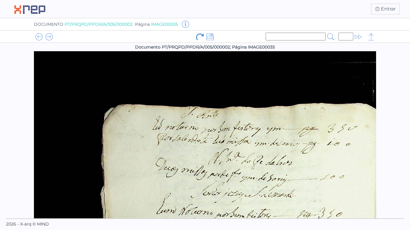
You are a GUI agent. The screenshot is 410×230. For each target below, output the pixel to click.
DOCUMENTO (83, 24)
